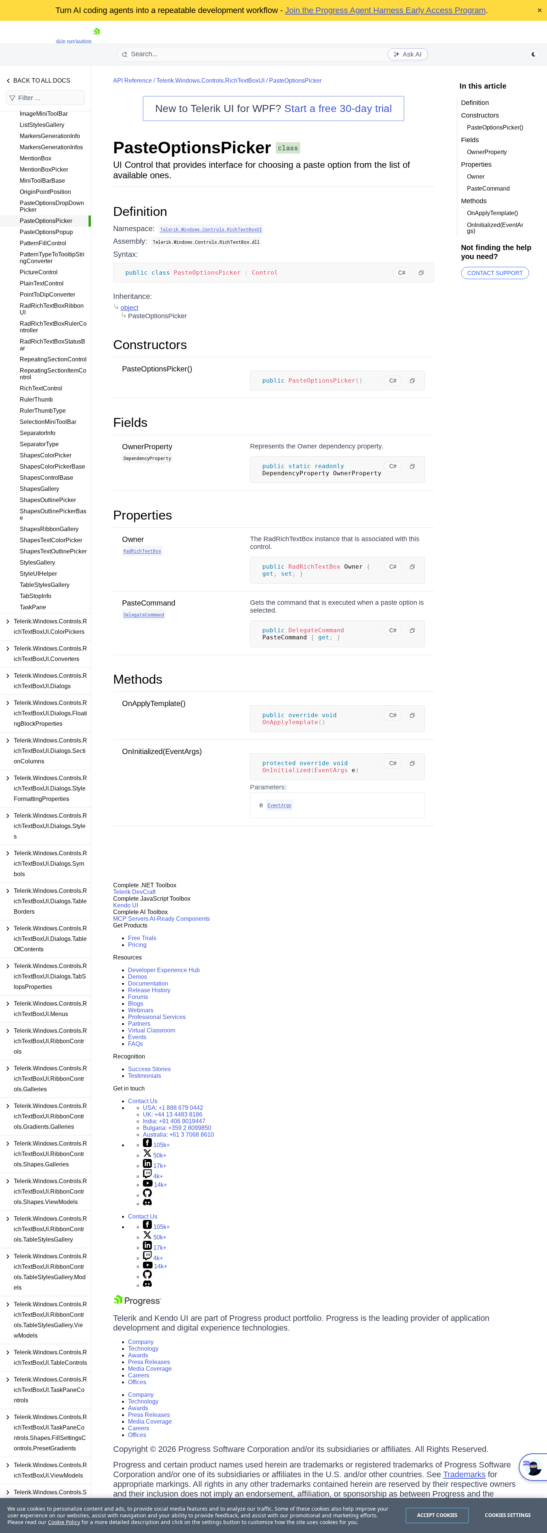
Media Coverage (150, 1369)
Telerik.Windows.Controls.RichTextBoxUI (210, 80)
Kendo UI (125, 905)
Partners (139, 1024)
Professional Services (157, 1017)
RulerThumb (36, 399)
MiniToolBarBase (42, 181)
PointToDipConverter (47, 294)
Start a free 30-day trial (338, 108)
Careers (138, 1375)
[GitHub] (147, 1195)
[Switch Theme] (534, 54)
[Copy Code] (421, 272)
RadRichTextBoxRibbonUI (52, 309)
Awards (138, 1355)
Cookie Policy (64, 1522)
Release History (149, 990)
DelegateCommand (144, 614)
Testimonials (144, 1076)
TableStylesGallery (45, 585)
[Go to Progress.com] (137, 1304)
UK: (172, 1114)
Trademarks (464, 1474)
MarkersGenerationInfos (51, 147)
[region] (273, 1515)
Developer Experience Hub (164, 970)
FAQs (135, 1044)
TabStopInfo (35, 596)
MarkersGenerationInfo (50, 136)
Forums (138, 997)
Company (141, 1342)
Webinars (140, 1010)
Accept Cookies (437, 1515)
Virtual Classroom (151, 1030)
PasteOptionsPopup (46, 232)
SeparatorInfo (37, 433)
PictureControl (39, 272)
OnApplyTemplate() (154, 703)
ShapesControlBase (46, 478)
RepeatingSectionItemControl (53, 373)
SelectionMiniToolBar (48, 422)
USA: (173, 1108)
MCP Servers (130, 919)
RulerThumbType (43, 411)
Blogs (135, 1003)
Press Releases (149, 1362)
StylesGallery (37, 562)
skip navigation (74, 41)
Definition (140, 211)
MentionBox (35, 158)
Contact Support (495, 273)
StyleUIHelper (38, 574)
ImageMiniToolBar (44, 114)
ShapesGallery (39, 489)
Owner (133, 539)
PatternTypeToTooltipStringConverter (52, 257)
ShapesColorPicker (45, 455)
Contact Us (142, 1101)
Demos (137, 977)
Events (137, 1037)
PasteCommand (148, 603)
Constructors (150, 344)
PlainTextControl (42, 283)
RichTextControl (41, 388)
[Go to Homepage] (96, 41)
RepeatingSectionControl (53, 359)
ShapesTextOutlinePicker (53, 551)
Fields (130, 422)
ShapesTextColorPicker (51, 540)
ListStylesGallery (42, 125)
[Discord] (147, 1204)
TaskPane (33, 607)
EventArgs (279, 805)
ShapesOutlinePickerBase (53, 514)
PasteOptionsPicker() (157, 369)
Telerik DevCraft (134, 892)
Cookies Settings (508, 1515)
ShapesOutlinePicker (48, 500)
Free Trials (142, 938)
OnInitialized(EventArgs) (162, 751)
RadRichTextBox (142, 551)
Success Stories (149, 1069)
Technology (143, 1348)
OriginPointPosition (45, 192)
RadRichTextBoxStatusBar (52, 344)
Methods (138, 679)
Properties (142, 515)
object (129, 308)
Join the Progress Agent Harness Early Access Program (385, 10)
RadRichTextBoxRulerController (53, 326)
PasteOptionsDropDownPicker (52, 206)
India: (174, 1121)
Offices (137, 1382)
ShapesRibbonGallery (49, 529)
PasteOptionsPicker (46, 221)
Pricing (137, 945)
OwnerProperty (147, 447)
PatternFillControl (43, 243)
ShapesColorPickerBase (52, 466)
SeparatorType (39, 444)
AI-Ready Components (180, 919)
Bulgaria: (177, 1128)
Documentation (148, 983)
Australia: (178, 1134)
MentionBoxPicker (44, 169)
